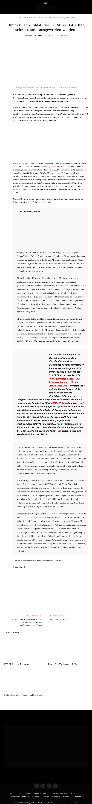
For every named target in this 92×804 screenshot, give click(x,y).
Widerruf (56, 797)
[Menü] (46, 2)
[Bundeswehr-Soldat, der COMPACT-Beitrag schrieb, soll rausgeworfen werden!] (46, 84)
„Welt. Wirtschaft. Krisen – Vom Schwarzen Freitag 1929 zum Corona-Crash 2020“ (64, 382)
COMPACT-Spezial (60, 403)
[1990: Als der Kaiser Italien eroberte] (24, 650)
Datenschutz (75, 793)
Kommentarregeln (59, 793)
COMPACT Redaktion (34, 36)
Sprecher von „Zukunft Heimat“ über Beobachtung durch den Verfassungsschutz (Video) (27, 622)
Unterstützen (24, 793)
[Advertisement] (50, 142)
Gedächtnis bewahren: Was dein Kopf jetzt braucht (23, 695)
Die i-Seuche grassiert (59, 619)
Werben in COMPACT (41, 793)
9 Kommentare (62, 36)
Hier (59, 430)
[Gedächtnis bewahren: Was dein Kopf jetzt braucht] (24, 680)
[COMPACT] (46, 9)
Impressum (67, 797)
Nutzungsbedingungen (20, 797)
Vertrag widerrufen (40, 797)
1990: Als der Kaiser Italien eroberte (17, 664)
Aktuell (77, 797)
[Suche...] (86, 2)
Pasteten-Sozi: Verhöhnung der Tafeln (62, 664)
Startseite (19, 18)
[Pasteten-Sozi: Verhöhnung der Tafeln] (68, 650)
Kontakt (12, 793)
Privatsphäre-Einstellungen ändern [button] (66, 803)
